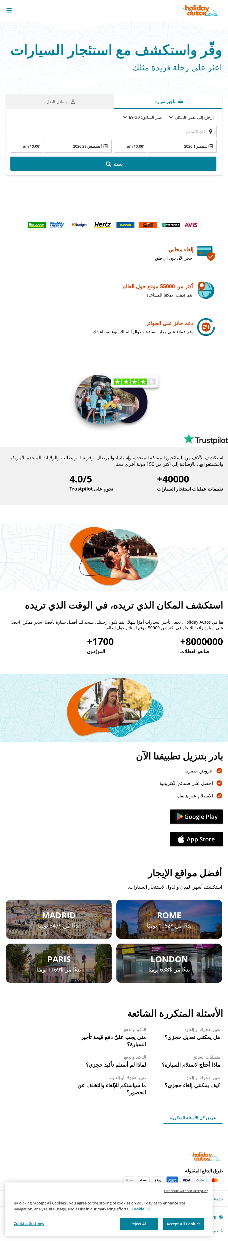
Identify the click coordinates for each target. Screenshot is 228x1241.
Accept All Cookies (183, 1223)
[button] (9, 10)
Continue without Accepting (186, 1190)
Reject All (139, 1223)
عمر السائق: (145, 117)
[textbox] (114, 131)
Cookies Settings (29, 1223)
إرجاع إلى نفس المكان (194, 117)
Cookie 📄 (141, 1209)
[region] (109, 1209)
